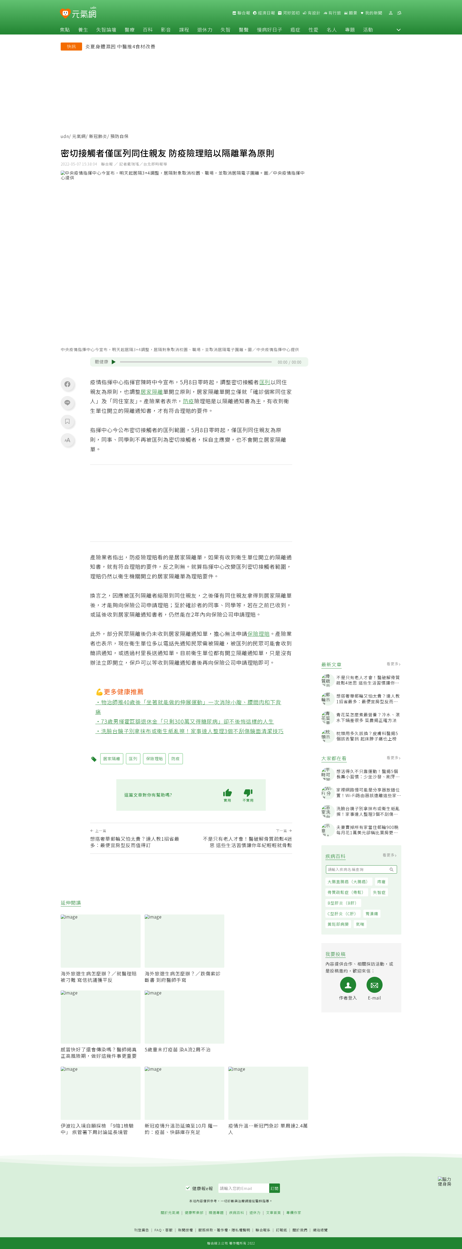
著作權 (222, 1229)
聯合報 (243, 12)
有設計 (314, 12)
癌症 (295, 29)
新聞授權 (185, 1230)
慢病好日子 (269, 29)
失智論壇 (106, 29)
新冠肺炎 (98, 136)
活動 (368, 29)
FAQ (158, 1229)
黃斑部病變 (338, 924)
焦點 (65, 29)
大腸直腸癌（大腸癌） (349, 881)
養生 (83, 29)
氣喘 (360, 924)
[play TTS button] (113, 362)
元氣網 (79, 136)
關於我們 (299, 1230)
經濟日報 (266, 12)
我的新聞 (373, 12)
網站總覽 (320, 1230)
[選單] (399, 13)
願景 (352, 12)
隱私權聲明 (241, 1229)
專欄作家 (293, 1213)
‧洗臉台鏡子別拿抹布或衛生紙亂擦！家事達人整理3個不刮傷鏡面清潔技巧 (189, 731)
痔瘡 (381, 881)
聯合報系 (263, 1230)
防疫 (188, 401)
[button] (398, 29)
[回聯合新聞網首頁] (65, 14)
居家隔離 (152, 391)
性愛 (314, 29)
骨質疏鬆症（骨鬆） (347, 892)
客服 (169, 1229)
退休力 (205, 29)
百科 (148, 29)
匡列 (265, 382)
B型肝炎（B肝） (343, 903)
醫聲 (244, 29)
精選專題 (216, 1213)
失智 (226, 29)
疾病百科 (236, 1213)
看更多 (393, 664)
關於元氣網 (170, 1213)
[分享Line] (67, 402)
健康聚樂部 (194, 1213)
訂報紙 (281, 1230)
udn (65, 136)
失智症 (379, 892)
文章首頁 (273, 1213)
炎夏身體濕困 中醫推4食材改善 (120, 46)
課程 (184, 29)
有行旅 (334, 12)
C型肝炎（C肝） (343, 913)
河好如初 (291, 12)
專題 (350, 29)
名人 (332, 29)
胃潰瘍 (371, 913)
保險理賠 (258, 633)
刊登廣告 (141, 1230)
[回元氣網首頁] (84, 13)
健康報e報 (202, 1188)
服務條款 (205, 1229)
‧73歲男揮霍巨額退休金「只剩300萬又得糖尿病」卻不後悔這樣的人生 (184, 721)
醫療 (130, 29)
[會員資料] (390, 13)
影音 (166, 29)
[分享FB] (67, 384)
